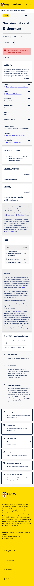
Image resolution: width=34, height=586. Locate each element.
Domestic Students (13, 259)
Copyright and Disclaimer (13, 551)
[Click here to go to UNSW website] (5, 5)
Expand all (27, 174)
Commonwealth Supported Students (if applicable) (14, 253)
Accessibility (9, 569)
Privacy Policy (10, 560)
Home (3, 10)
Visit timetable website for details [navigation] (15, 135)
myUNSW (10, 215)
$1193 (24, 253)
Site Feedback (10, 579)
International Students (14, 262)
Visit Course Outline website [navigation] (14, 142)
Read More (27, 78)
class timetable (22, 215)
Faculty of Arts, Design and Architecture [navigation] (17, 87)
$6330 (24, 259)
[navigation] (15, 347)
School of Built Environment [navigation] (13, 94)
